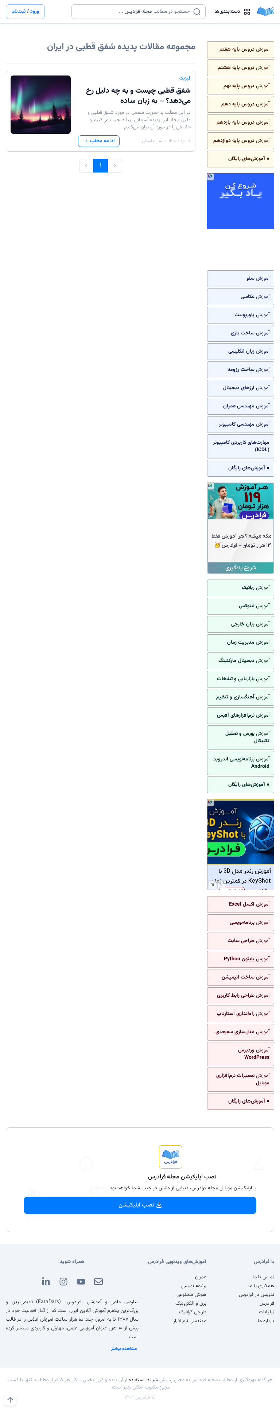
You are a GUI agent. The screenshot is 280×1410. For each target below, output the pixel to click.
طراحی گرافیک (192, 1312)
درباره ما (266, 1321)
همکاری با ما (261, 1286)
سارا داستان (152, 141)
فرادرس (267, 1303)
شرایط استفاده (143, 1380)
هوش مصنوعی (191, 1295)
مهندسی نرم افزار (189, 1321)
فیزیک (185, 78)
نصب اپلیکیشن (136, 1205)
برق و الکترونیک (190, 1303)
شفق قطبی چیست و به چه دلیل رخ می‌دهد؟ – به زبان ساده (138, 96)
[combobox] (134, 12)
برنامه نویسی (193, 1286)
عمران (200, 1277)
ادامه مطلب (102, 141)
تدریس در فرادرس (256, 1295)
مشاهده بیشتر (124, 1349)
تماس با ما (263, 1277)
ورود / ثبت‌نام (25, 12)
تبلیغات (266, 1312)
